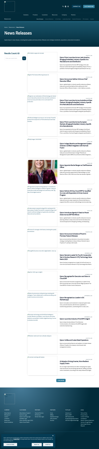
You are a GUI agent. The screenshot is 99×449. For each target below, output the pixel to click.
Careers (6, 417)
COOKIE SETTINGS (10, 444)
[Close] (53, 435)
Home (6, 27)
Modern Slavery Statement (87, 420)
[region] (28, 441)
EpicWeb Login (23, 418)
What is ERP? (68, 415)
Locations (6, 418)
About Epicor (7, 413)
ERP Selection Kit (69, 417)
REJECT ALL (36, 444)
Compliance (84, 418)
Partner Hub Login (39, 417)
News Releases (40, 19)
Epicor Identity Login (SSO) (26, 420)
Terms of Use (84, 413)
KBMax (52, 415)
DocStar (52, 420)
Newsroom (7, 19)
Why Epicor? (7, 415)
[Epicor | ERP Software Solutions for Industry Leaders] (9, 6)
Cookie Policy (16, 439)
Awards (92, 19)
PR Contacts (85, 19)
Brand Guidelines (8, 422)
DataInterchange (54, 417)
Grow (51, 413)
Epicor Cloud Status (24, 422)
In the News (58, 19)
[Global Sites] (65, 6)
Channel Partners (39, 413)
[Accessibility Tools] (68, 6)
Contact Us (76, 6)
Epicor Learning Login (25, 417)
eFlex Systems (53, 418)
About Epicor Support (25, 413)
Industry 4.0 (68, 413)
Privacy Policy (84, 415)
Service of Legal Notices (86, 422)
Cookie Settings (85, 417)
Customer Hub (88, 6)
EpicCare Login (23, 415)
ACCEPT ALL (48, 444)
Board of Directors (76, 19)
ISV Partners (38, 415)
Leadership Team (67, 19)
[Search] (24, 58)
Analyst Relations (49, 19)
